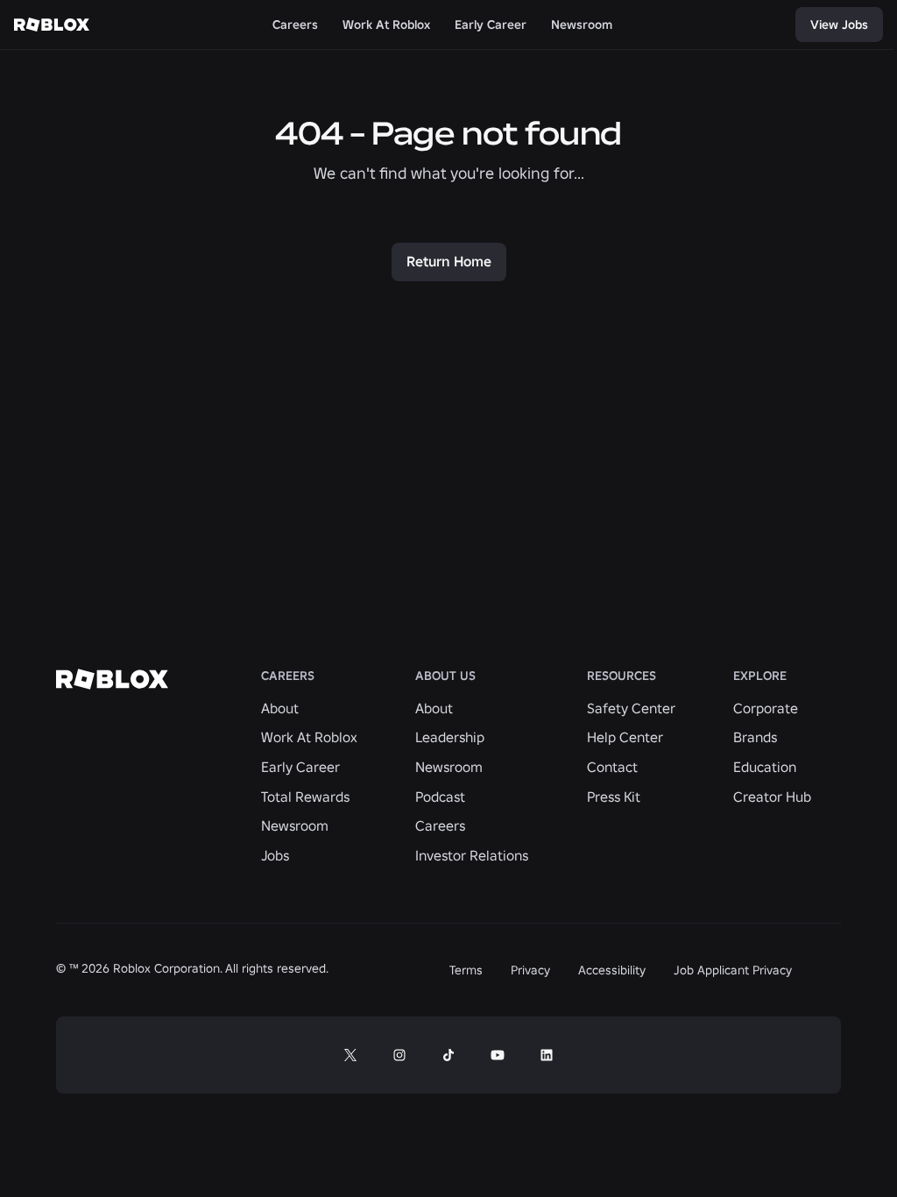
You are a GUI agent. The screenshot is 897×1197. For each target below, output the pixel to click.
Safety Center (631, 708)
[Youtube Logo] (497, 1055)
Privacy (530, 970)
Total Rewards (305, 796)
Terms (466, 970)
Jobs (275, 855)
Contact (612, 767)
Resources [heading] (621, 676)
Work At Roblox (309, 737)
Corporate (765, 708)
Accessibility (612, 970)
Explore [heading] (760, 676)
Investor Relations (471, 855)
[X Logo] (350, 1055)
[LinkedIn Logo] (546, 1055)
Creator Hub (772, 796)
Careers (440, 825)
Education (764, 767)
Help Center (625, 737)
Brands (755, 737)
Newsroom (294, 825)
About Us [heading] (445, 676)
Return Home (448, 261)
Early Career (300, 767)
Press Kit (613, 796)
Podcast (440, 796)
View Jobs (839, 24)
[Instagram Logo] (399, 1055)
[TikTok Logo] (448, 1055)
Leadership (449, 737)
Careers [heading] (287, 676)
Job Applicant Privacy (733, 970)
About (280, 708)
